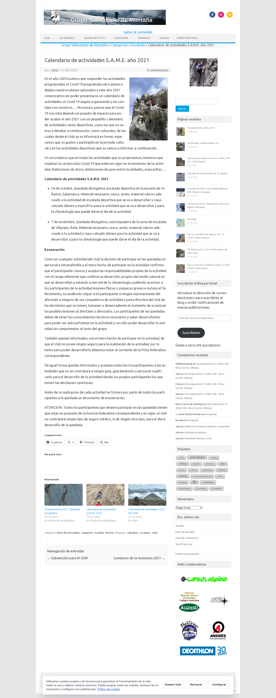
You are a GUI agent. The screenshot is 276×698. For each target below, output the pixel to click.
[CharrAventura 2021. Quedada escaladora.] (63, 495)
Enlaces (164, 38)
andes (182, 470)
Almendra (210, 464)
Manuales (144, 38)
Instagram (211, 414)
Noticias (109, 532)
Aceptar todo (173, 684)
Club (47, 38)
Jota (54, 70)
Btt (195, 482)
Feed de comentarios (187, 538)
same (155, 532)
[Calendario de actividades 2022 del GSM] (147, 495)
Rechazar (196, 684)
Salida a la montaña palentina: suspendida (207, 426)
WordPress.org (184, 544)
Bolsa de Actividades (68, 532)
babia (220, 476)
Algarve (196, 464)
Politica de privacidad (187, 554)
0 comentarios (158, 70)
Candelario (201, 488)
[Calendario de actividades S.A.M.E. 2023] (105, 495)
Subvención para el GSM (67, 558)
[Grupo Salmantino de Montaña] (105, 23)
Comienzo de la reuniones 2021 (139, 558)
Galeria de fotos (94, 38)
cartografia (216, 488)
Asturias (222, 470)
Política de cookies (108, 689)
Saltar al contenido (138, 32)
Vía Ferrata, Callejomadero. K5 (203, 143)
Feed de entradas (185, 532)
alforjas (183, 463)
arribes (194, 470)
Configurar (219, 684)
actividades (197, 457)
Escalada (99, 532)
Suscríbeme (191, 332)
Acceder (180, 525)
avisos (183, 475)
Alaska (214, 458)
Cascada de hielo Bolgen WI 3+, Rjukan (207, 173)
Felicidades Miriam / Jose (198, 438)
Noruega (191, 219)
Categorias (121, 38)
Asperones (207, 470)
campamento (184, 488)
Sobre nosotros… (188, 38)
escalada (145, 532)
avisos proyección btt (202, 476)
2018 (181, 458)
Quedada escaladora (195, 432)
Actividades (67, 38)
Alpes (222, 464)
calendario (132, 532)
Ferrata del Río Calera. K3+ (201, 128)
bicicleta (182, 482)
